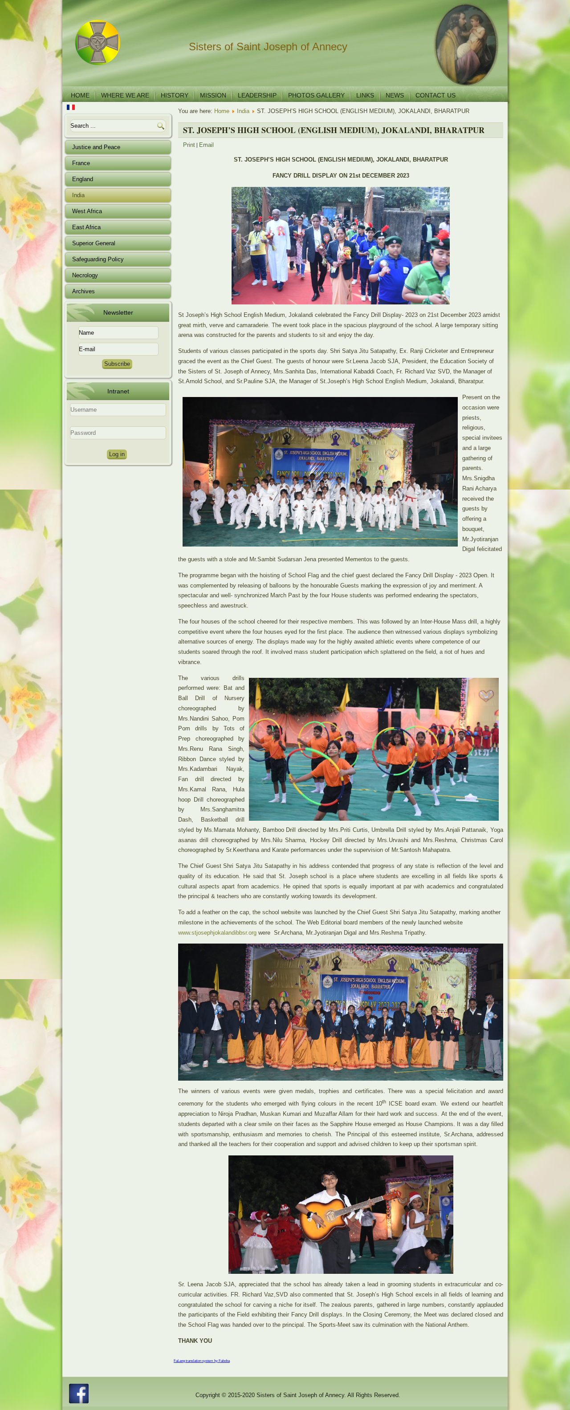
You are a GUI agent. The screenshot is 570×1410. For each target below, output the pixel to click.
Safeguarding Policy (98, 259)
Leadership (257, 95)
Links (365, 95)
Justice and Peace (96, 147)
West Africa (87, 211)
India (78, 195)
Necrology (85, 275)
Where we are (125, 95)
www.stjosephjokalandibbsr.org (217, 932)
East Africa (86, 227)
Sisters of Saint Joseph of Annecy (268, 47)
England (82, 179)
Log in (117, 454)
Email (206, 145)
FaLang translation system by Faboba (202, 1361)
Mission (213, 95)
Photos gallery (316, 95)
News (395, 95)
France (81, 163)
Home (80, 95)
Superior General (93, 243)
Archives (83, 291)
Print (189, 145)
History (174, 95)
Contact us (435, 95)
